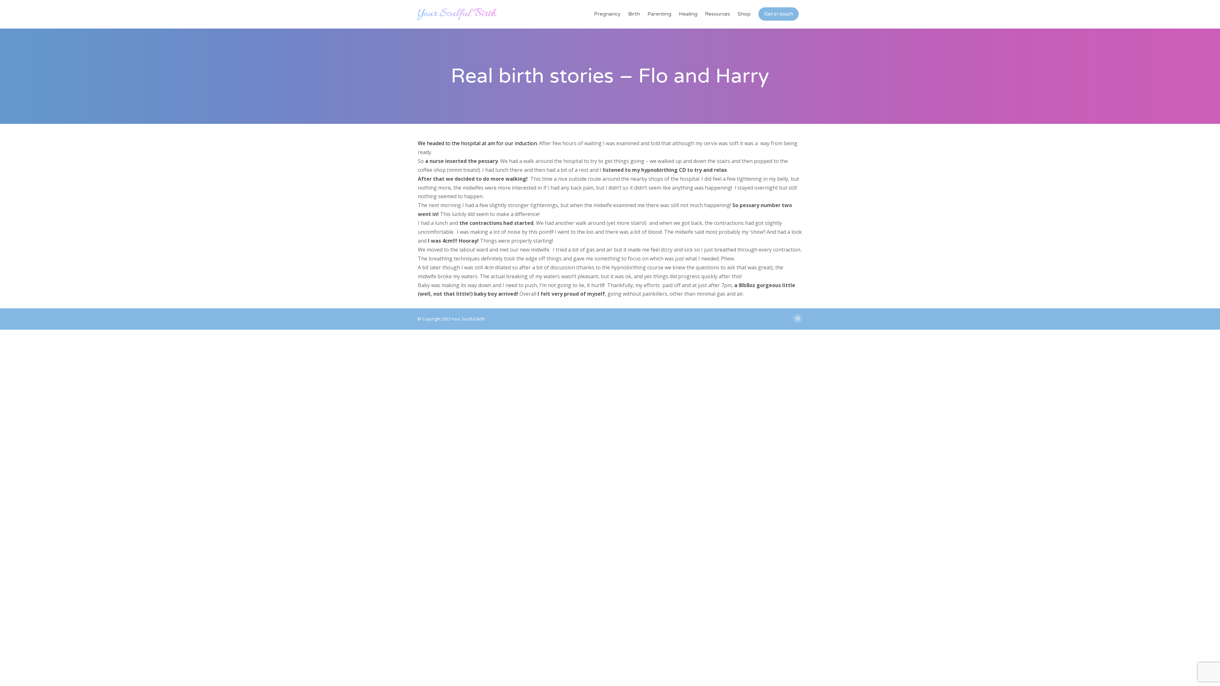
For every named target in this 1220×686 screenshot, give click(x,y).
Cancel (647, 443)
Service (509, 378)
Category (511, 356)
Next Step (696, 443)
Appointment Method (524, 400)
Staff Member (516, 334)
